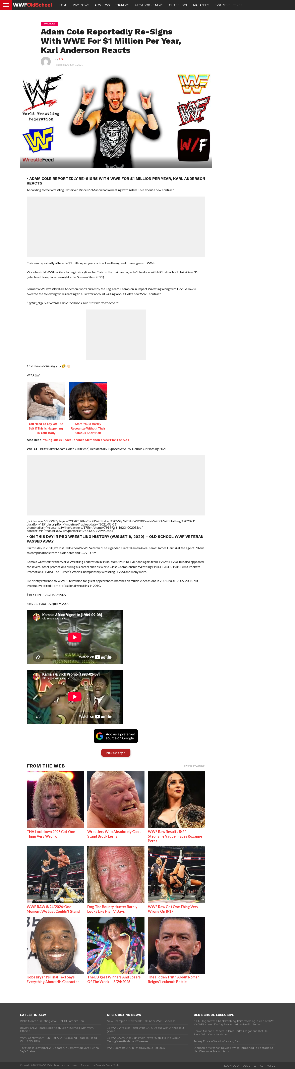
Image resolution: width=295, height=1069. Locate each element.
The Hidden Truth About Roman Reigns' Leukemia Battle (173, 979)
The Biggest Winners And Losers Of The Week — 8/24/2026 (114, 979)
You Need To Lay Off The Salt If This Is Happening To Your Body (45, 428)
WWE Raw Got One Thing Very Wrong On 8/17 (173, 909)
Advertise (249, 1065)
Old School (178, 5)
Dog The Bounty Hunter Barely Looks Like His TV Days (112, 909)
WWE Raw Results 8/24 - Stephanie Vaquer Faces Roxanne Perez (175, 836)
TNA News (122, 5)
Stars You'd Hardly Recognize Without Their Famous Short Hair (88, 428)
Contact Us (267, 1065)
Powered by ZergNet (194, 765)
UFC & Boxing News (149, 5)
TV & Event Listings (228, 5)
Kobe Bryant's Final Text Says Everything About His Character (53, 979)
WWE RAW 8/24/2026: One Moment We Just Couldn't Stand (53, 909)
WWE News (81, 5)
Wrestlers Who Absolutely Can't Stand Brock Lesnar (114, 833)
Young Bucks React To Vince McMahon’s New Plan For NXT (86, 440)
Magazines (201, 5)
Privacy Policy (230, 1065)
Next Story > (115, 752)
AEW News (102, 5)
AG (61, 59)
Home (63, 5)
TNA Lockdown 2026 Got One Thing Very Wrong (51, 833)
